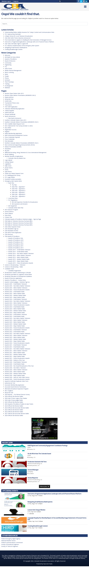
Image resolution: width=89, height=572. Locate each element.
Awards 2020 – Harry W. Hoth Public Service (17, 377)
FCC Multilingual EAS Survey (12, 175)
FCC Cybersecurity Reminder (13, 34)
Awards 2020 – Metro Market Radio (15, 371)
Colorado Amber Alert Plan (15, 208)
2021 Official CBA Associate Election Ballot (17, 413)
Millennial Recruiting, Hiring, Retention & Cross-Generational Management (25, 152)
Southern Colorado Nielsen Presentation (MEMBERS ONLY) (21, 122)
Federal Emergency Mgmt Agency (10, 539)
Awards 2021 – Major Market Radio (15, 356)
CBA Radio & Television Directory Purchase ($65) (18, 221)
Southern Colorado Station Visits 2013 (15, 120)
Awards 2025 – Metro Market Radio (15, 293)
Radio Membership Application (13, 133)
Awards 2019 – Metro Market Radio (18, 257)
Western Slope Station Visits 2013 (14, 93)
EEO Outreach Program (11, 209)
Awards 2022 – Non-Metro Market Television (17, 333)
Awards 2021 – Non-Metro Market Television (17, 349)
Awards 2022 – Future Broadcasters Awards (17, 343)
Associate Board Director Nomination (15, 387)
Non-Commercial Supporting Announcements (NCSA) (20, 145)
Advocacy (7, 55)
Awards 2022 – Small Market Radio (14, 331)
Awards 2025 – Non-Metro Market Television (17, 286)
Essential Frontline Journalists (13, 179)
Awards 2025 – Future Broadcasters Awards (17, 290)
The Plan (14, 185)
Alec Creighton (9, 390)
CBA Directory (9, 234)
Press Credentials (10, 139)
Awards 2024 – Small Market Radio (14, 307)
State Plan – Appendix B (18, 194)
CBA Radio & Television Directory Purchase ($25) (18, 225)
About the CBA (9, 392)
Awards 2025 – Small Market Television (16, 284)
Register (16, 1)
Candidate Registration (14, 270)
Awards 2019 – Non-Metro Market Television (21, 253)
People (7, 76)
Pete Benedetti (9, 141)
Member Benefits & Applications (14, 156)
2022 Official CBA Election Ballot (14, 411)
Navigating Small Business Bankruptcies (16, 47)
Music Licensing (9, 72)
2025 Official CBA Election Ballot (14, 402)
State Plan (11, 183)
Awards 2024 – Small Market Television (16, 299)
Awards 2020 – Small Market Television (16, 362)
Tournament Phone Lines (12, 103)
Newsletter (8, 148)
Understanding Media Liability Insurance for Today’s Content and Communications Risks (29, 32)
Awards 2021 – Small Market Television (16, 345)
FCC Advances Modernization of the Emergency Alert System (22, 45)
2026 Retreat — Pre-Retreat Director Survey (17, 394)
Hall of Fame (8, 68)
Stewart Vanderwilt (10, 114)
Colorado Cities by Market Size (16, 158)
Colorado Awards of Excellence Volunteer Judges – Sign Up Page (23, 219)
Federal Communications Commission (12, 542)
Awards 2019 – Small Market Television (19, 249)
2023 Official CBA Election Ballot (14, 410)
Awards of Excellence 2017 (15, 242)
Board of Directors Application (13, 278)
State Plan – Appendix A (18, 196)
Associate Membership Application (14, 385)
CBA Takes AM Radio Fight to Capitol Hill (16, 44)
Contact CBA (8, 217)
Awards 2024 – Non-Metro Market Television (17, 301)
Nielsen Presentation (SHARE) (13, 147)
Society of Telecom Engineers (9, 546)
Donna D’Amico (9, 211)
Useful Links (8, 101)
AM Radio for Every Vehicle (12, 57)
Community (8, 63)
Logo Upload (8, 160)
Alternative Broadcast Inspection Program (16, 389)
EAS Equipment (12, 206)
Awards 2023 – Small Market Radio (14, 316)
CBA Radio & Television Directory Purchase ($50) (18, 223)
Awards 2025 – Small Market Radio (14, 291)
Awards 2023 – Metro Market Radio (15, 322)
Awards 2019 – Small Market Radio (18, 251)
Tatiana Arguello (9, 110)
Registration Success (10, 129)
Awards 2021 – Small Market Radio (14, 347)
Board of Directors (10, 61)
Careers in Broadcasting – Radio (14, 267)
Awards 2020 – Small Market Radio (14, 364)
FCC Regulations (12, 200)
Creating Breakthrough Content (13, 49)
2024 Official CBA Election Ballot (14, 406)
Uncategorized (9, 86)
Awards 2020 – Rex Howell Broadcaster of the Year (19, 366)
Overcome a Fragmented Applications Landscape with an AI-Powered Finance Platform (29, 42)
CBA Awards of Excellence (12, 236)
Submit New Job (9, 112)
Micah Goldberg (9, 154)
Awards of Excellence (11, 59)
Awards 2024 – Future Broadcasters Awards (17, 305)
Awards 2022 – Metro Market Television (16, 335)
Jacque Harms (9, 168)
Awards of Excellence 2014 (15, 248)
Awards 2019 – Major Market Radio (18, 261)
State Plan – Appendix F (18, 187)
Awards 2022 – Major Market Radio (15, 341)
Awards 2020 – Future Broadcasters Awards (17, 379)
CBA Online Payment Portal (12, 227)
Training (7, 84)
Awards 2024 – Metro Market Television (16, 303)
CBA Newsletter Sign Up (11, 229)
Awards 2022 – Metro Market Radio (15, 337)
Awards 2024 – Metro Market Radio (15, 309)
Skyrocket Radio (47, 564)
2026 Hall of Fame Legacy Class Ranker (16, 398)
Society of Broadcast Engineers (10, 544)
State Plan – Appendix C (18, 192)
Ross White (8, 128)
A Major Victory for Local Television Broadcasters (19, 36)
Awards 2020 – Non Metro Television (15, 368)
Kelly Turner (8, 166)
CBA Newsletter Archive (11, 230)
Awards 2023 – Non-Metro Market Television (17, 318)
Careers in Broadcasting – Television (15, 265)
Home (6, 169)
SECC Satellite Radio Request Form (14, 124)
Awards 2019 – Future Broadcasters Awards (20, 263)
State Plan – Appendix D (18, 190)
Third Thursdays (9, 82)
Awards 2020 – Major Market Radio (15, 375)
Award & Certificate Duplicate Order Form (16, 381)
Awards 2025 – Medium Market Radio (15, 295)
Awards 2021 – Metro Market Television (16, 350)
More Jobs (43, 486)
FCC (6, 66)
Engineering (8, 65)
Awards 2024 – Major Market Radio (15, 312)
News (6, 74)
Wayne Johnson (9, 97)
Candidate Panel (9, 269)
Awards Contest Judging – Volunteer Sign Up (17, 282)
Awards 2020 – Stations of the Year (15, 360)
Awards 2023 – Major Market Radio (15, 326)
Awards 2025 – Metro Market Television (16, 288)
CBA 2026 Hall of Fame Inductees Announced (17, 38)
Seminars (7, 80)
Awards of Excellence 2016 (15, 244)
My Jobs (7, 150)
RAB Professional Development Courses (16, 135)
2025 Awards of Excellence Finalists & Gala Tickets (19, 404)
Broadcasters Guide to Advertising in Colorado (18, 272)
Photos (7, 78)
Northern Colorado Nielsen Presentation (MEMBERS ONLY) (21, 143)
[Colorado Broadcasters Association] (16, 6)
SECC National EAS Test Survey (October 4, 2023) (19, 126)
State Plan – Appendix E (18, 189)
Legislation (8, 164)
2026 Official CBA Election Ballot (14, 396)
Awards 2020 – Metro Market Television (16, 370)
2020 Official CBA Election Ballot (14, 415)
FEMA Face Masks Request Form (14, 173)
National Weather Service (8, 540)
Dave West (8, 215)
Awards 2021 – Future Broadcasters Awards (17, 358)
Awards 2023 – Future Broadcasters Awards (17, 328)
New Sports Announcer (14, 118)
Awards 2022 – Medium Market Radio (15, 339)
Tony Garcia (8, 105)
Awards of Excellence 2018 (15, 240)
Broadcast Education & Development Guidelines (18, 276)
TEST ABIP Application (11, 107)
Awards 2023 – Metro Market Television (16, 320)
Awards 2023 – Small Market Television (16, 314)
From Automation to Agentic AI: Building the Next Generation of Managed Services (28, 40)
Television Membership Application (14, 108)
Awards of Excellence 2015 (15, 246)
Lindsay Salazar (9, 162)
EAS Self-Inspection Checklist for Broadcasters (25, 202)
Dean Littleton (9, 213)
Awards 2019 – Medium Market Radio (18, 259)
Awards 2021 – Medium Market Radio (15, 354)
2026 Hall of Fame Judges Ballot (14, 400)
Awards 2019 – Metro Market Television (19, 255)
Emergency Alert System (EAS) (13, 181)
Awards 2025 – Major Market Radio (15, 297)
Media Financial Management (13, 70)
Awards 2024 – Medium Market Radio (15, 310)
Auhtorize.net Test (10, 383)
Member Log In (6, 1)
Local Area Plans (13, 198)
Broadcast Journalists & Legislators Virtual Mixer (18, 274)
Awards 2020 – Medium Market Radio (15, 373)
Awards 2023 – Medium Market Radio (15, 324)
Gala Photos (8, 171)
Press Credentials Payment (12, 137)
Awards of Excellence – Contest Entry (15, 280)
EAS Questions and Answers (20, 204)
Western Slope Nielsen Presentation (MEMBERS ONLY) (20, 95)
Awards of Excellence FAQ (15, 238)
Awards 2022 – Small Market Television (16, 330)
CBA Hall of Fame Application (13, 232)
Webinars (7, 87)
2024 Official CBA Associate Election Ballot (17, 408)
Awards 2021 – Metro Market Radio (15, 352)
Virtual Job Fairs (9, 99)
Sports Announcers (10, 116)
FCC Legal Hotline (10, 177)
